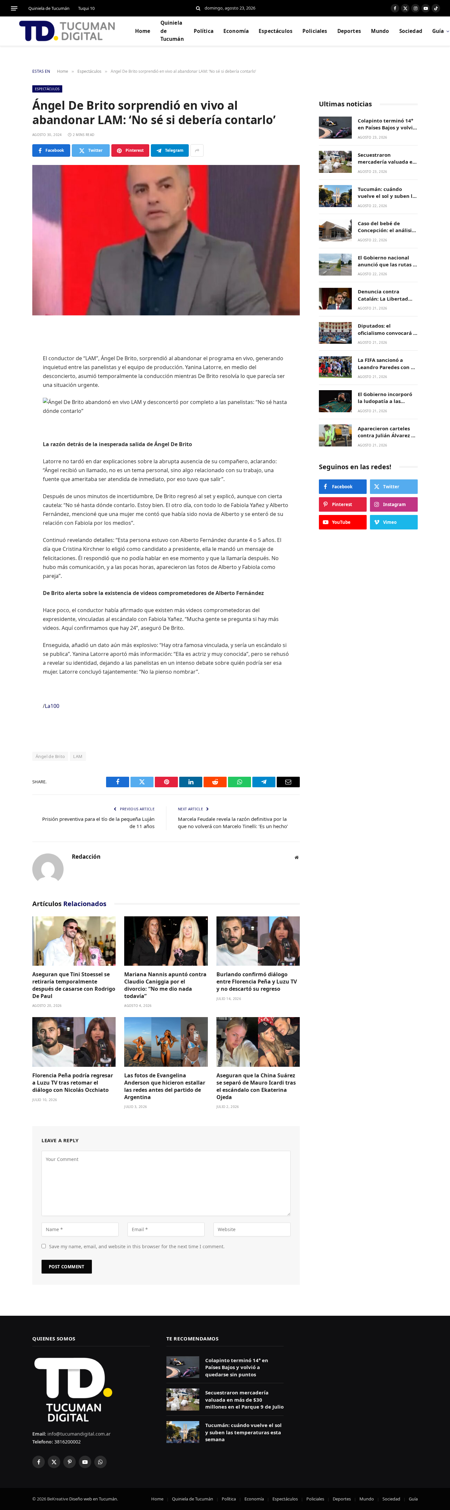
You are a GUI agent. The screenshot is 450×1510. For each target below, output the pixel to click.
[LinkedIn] (9, 381)
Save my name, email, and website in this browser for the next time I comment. (137, 1246)
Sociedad (410, 31)
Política (203, 31)
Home (143, 31)
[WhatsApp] (9, 414)
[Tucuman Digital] (67, 31)
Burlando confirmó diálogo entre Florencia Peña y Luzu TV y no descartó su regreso (256, 981)
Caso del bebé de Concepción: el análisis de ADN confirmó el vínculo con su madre (386, 227)
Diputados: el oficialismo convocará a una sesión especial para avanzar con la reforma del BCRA (387, 330)
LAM (77, 756)
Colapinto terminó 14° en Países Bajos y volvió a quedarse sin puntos (387, 124)
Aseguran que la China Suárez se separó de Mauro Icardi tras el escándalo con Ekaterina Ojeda (256, 1086)
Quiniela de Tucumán (49, 8)
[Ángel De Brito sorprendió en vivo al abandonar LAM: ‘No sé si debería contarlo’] (166, 240)
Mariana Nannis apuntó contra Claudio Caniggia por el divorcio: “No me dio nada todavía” (165, 985)
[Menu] (14, 8)
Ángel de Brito (50, 756)
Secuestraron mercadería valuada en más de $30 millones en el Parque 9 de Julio (387, 158)
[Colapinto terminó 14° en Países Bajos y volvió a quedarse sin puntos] (335, 128)
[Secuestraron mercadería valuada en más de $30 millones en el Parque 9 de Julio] (335, 162)
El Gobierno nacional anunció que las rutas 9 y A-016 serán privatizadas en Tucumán (387, 261)
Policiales (314, 31)
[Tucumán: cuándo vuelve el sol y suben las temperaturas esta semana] (335, 196)
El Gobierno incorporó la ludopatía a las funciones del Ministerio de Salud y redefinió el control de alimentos (385, 398)
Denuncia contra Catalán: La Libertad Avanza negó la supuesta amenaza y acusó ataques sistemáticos (383, 295)
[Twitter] (9, 364)
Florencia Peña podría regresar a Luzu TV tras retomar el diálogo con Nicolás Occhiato (72, 1082)
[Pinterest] (9, 398)
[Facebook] (9, 347)
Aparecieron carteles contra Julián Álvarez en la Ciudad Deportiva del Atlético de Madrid (387, 432)
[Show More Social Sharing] (197, 150)
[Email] (9, 431)
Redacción (86, 856)
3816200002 (67, 1442)
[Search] (198, 8)
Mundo (380, 31)
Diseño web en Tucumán (93, 1499)
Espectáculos (276, 31)
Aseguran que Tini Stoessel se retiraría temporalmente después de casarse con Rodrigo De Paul (73, 985)
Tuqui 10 (86, 8)
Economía (236, 31)
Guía (413, 1499)
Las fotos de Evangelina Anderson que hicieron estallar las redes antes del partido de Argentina (164, 1086)
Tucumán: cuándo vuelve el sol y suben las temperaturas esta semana (388, 193)
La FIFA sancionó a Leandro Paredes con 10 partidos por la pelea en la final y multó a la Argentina (387, 364)
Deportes (349, 31)
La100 (52, 706)
